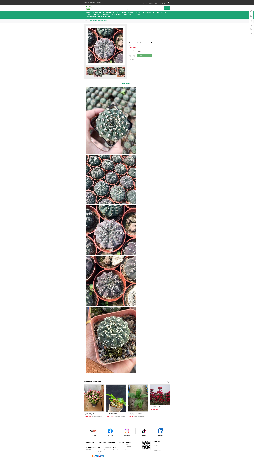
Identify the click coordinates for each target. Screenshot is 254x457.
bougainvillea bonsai (134, 406)
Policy (105, 449)
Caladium (88, 14)
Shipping (99, 453)
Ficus (118, 12)
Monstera (156, 12)
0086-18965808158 (158, 448)
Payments (100, 451)
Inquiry (140, 55)
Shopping (100, 449)
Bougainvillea (110, 12)
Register (151, 3)
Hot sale (88, 12)
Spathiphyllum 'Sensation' (113, 413)
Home (85, 20)
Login (146, 3)
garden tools (128, 14)
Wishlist (156, 3)
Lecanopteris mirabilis (90, 413)
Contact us (128, 446)
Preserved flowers (127, 12)
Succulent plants (117, 14)
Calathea (137, 12)
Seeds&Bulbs (105, 14)
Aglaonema (137, 14)
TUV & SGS (88, 449)
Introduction (128, 444)
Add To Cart (148, 55)
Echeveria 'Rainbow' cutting (158, 413)
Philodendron (147, 12)
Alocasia (163, 12)
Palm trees (96, 14)
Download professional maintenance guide (122, 449)
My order (163, 3)
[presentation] (90, 46)
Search (167, 8)
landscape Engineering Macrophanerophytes (98, 16)
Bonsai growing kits (98, 12)
